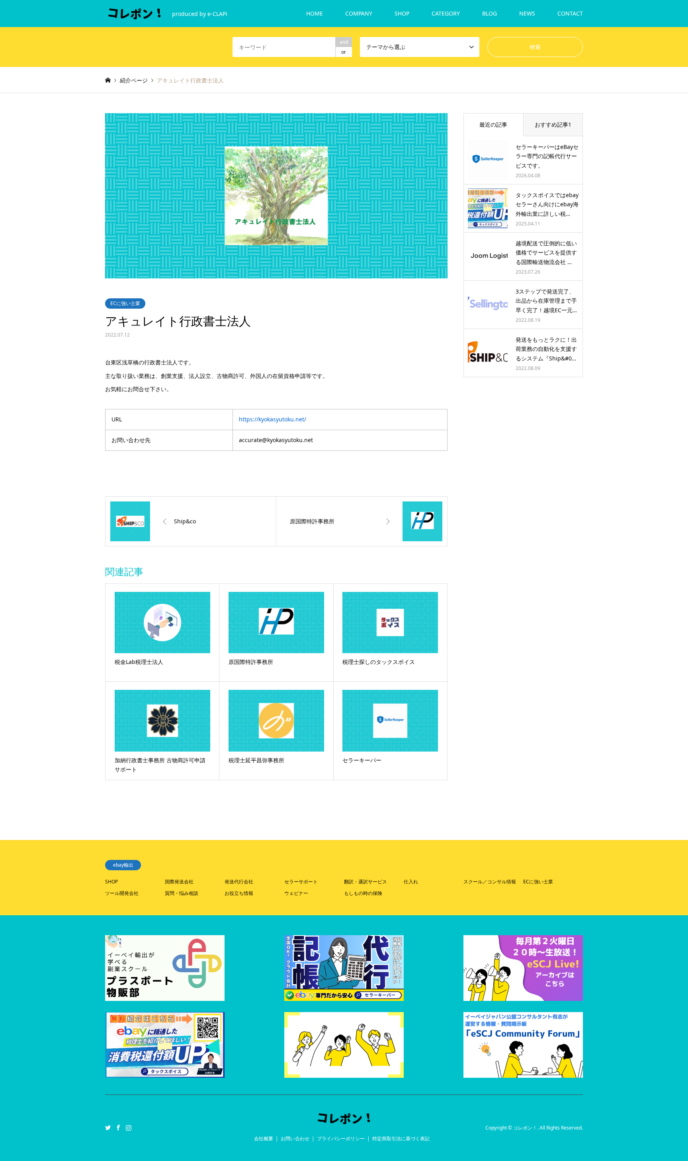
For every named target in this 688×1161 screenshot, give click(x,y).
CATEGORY (446, 13)
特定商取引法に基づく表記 (401, 1138)
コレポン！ (525, 1127)
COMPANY (358, 13)
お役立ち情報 (239, 893)
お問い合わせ (295, 1138)
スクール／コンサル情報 (489, 881)
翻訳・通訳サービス (365, 881)
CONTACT (570, 13)
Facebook (118, 1127)
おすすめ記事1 (553, 124)
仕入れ (411, 881)
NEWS (527, 13)
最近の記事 (493, 124)
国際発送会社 (179, 881)
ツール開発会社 (122, 893)
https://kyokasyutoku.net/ (272, 419)
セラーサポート (301, 881)
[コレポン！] (344, 1120)
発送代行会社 (239, 881)
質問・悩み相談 (181, 893)
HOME (314, 13)
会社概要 (263, 1138)
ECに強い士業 (125, 303)
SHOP (402, 13)
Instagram (128, 1127)
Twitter (108, 1127)
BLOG (489, 13)
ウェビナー (296, 893)
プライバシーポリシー (341, 1138)
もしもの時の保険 (363, 893)
